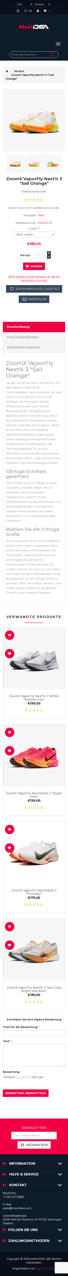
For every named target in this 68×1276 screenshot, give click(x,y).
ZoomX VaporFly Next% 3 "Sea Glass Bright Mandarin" (34, 989)
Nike (41, 215)
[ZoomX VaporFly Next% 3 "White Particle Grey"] (34, 658)
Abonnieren (37, 1145)
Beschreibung (18, 327)
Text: (6, 1041)
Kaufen (36, 266)
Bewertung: (10, 1072)
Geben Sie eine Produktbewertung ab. (34, 208)
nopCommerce (46, 1268)
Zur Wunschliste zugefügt (37, 289)
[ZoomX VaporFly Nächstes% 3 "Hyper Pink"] (34, 755)
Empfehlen (37, 299)
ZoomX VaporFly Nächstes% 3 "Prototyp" (34, 892)
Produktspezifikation (23, 337)
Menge (25, 255)
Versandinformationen (24, 347)
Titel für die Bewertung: (20, 1027)
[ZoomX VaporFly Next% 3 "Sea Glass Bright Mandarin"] (34, 950)
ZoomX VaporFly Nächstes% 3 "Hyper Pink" (34, 795)
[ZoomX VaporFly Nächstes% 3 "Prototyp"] (34, 852)
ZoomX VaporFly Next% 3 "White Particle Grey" (34, 697)
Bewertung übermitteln (26, 1093)
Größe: (33, 228)
